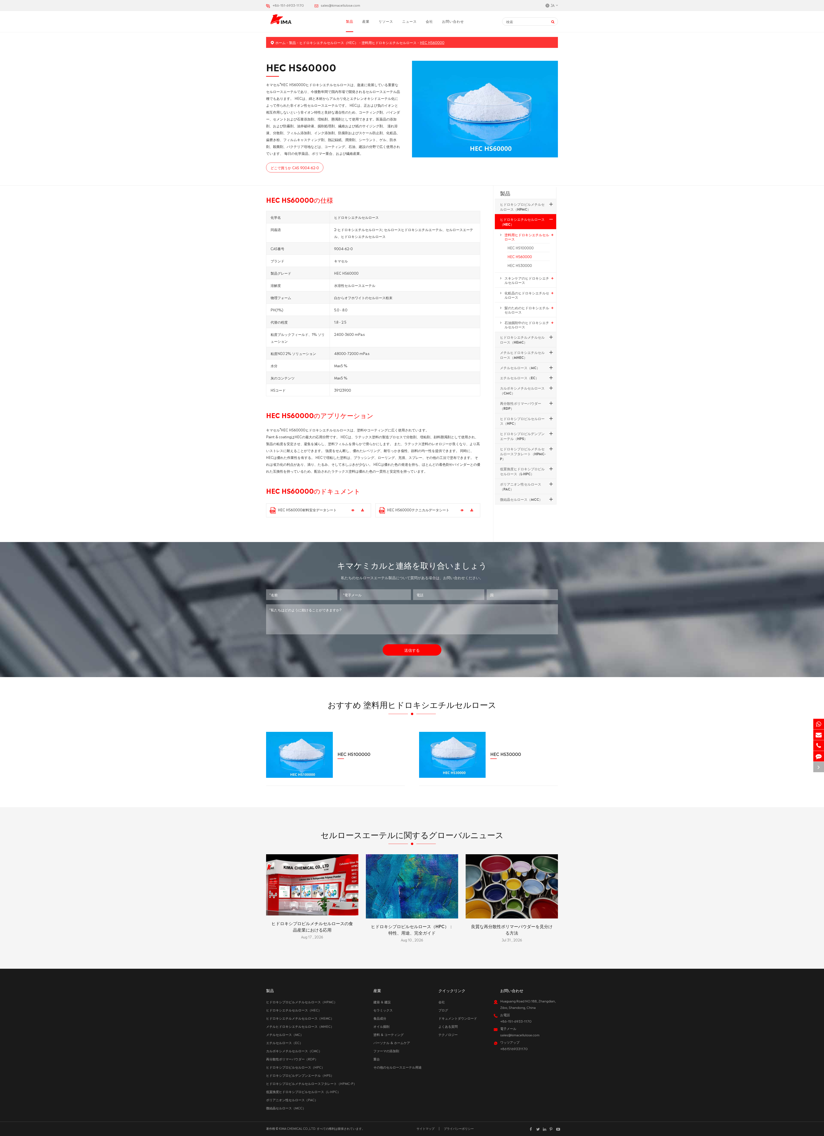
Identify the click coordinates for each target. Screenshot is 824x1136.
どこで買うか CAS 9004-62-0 (295, 167)
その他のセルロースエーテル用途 (397, 1066)
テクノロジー (448, 1034)
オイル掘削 (381, 1026)
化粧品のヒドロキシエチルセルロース (526, 295)
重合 (376, 1058)
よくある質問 (448, 1026)
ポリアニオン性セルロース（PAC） (520, 486)
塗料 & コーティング (388, 1034)
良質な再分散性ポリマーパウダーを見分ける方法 (512, 929)
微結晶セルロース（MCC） (521, 498)
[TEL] (818, 745)
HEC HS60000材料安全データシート (307, 509)
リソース (386, 21)
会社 (429, 21)
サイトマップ (426, 1128)
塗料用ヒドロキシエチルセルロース (389, 42)
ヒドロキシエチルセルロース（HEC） (328, 42)
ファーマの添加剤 (386, 1050)
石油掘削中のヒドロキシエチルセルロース (526, 324)
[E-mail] (818, 734)
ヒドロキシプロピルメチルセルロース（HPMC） (522, 206)
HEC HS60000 (432, 42)
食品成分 (379, 1018)
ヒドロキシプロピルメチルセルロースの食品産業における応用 (312, 926)
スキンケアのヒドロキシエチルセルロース (526, 280)
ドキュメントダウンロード (457, 1018)
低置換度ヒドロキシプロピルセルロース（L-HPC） (522, 471)
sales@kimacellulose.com (340, 5)
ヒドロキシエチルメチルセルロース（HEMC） (522, 339)
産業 (366, 21)
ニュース (409, 21)
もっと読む (312, 910)
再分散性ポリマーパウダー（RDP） (520, 405)
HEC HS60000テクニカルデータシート (418, 509)
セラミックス (383, 1009)
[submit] (552, 21)
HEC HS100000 (520, 247)
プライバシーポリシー (459, 1128)
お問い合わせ (453, 21)
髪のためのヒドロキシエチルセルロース (526, 309)
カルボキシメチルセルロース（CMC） (522, 390)
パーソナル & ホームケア (391, 1042)
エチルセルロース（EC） (519, 377)
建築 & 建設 (382, 1001)
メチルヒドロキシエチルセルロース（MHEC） (522, 354)
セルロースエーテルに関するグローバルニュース (412, 834)
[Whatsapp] (818, 724)
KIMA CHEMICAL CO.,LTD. (297, 1128)
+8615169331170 (514, 1048)
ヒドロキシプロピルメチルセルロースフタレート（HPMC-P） (523, 453)
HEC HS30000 (519, 265)
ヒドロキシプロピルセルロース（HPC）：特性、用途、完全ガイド (412, 929)
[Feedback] (818, 756)
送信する (412, 650)
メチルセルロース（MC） (520, 367)
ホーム (280, 42)
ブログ (443, 1009)
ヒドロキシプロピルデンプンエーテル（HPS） (522, 436)
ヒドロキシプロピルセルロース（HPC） (522, 421)
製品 (349, 21)
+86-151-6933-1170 (288, 5)
